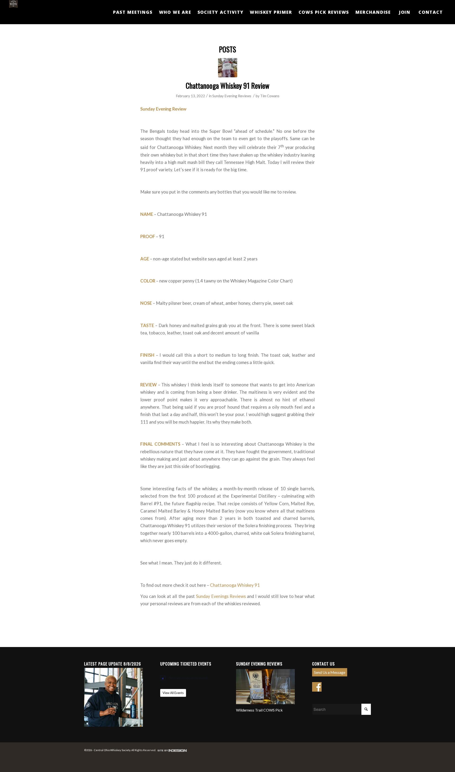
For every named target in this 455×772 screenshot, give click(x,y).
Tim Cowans (269, 96)
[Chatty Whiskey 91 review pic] (227, 67)
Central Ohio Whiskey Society (112, 750)
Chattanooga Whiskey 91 (235, 585)
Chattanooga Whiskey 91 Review (227, 85)
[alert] (189, 678)
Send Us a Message (329, 672)
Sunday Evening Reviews (231, 96)
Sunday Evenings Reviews (221, 596)
